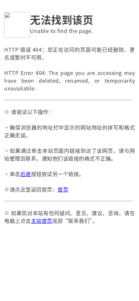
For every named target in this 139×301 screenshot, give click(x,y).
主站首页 (41, 220)
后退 (25, 174)
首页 (63, 189)
